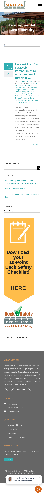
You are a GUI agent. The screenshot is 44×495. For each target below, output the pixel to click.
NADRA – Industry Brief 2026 (16, 189)
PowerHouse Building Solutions (26, 101)
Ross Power (31, 102)
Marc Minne (25, 98)
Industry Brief (32, 83)
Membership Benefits (16, 437)
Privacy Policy (12, 473)
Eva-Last (18, 98)
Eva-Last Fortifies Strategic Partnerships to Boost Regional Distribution (26, 71)
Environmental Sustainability (30, 96)
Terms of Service (25, 473)
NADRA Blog (13, 429)
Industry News (20, 85)
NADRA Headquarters (24, 81)
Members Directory (16, 425)
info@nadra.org (14, 411)
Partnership (25, 100)
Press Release (29, 85)
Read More (35, 145)
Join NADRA (12, 433)
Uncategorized (20, 88)
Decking (24, 94)
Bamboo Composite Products (26, 89)
